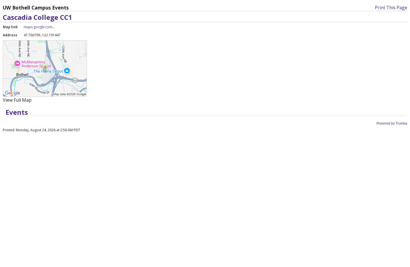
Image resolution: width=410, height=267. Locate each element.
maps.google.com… (39, 27)
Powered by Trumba (392, 123)
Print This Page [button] (391, 7)
